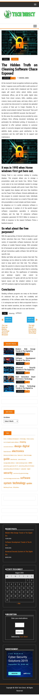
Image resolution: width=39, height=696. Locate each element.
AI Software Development (13, 439)
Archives (7, 417)
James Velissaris (22, 459)
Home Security (14, 459)
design (18, 446)
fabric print (20, 455)
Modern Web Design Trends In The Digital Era (25, 350)
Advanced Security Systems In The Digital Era (25, 368)
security (8, 472)
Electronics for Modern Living (10, 455)
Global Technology (28, 455)
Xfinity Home (16, 487)
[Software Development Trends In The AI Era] (9, 361)
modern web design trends (21, 463)
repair (28, 469)
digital (25, 446)
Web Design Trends (8, 487)
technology (19, 483)
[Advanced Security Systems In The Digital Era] (9, 370)
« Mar (18, 603)
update (29, 483)
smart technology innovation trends (11, 478)
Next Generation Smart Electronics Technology (25, 378)
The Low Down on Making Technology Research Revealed (5, 330)
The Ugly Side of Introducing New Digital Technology (32, 329)
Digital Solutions (7, 451)
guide (7, 458)
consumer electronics (8, 446)
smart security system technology (20, 473)
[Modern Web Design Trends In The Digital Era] (9, 351)
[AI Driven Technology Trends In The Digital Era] (9, 388)
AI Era (5, 439)
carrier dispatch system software (11, 442)
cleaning (11, 313)
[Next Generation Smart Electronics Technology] (9, 379)
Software (15, 59)
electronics (18, 451)
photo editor (23, 469)
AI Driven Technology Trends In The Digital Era (25, 387)
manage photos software (9, 463)
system (8, 483)
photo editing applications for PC (11, 466)
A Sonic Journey (30, 439)
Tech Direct (24, 637)
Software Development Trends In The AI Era (25, 359)
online (30, 463)
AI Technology (23, 439)
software (18, 313)
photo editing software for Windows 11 (12, 469)
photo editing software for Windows (26, 466)
